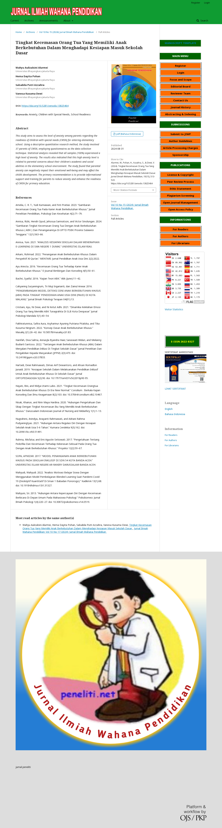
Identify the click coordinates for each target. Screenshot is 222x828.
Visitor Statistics (174, 309)
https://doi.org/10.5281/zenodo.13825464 (45, 105)
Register (195, 2)
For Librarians (172, 445)
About (67, 20)
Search (204, 20)
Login (207, 2)
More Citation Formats (125, 190)
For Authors (171, 440)
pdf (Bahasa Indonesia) (128, 133)
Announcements (48, 20)
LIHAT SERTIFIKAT (175, 388)
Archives (29, 20)
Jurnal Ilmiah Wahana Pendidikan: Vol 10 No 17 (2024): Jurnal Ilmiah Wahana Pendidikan (85, 530)
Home (19, 32)
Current (14, 20)
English (169, 409)
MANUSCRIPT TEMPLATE (180, 43)
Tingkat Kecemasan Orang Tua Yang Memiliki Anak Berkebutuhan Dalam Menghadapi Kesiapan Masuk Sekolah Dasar (87, 526)
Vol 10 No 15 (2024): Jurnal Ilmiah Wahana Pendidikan (66, 32)
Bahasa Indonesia (175, 414)
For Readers (171, 435)
